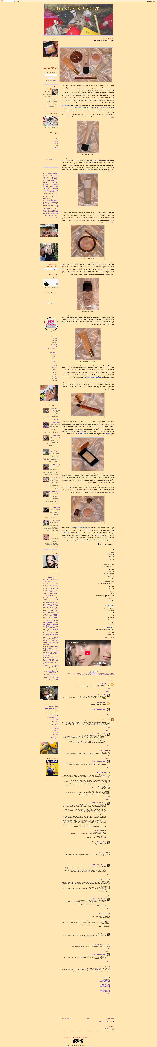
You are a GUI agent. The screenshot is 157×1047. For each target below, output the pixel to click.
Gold (53, 631)
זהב (44, 579)
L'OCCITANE (54, 196)
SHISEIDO (46, 208)
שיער (52, 597)
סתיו (101, 673)
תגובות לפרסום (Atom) (104, 1021)
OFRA (45, 205)
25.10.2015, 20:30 (105, 683)
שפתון (56, 599)
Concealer (53, 617)
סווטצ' (73, 159)
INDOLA (56, 191)
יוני (54, 359)
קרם (91, 673)
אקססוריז (55, 578)
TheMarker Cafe (54, 149)
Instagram (56, 138)
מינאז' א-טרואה (56, 422)
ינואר (54, 369)
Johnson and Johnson (52, 193)
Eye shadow (51, 626)
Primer (91, 674)
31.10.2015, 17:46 (99, 944)
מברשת (56, 585)
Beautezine (55, 728)
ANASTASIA (56, 172)
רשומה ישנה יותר (65, 1018)
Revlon (52, 208)
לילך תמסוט (107, 944)
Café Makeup (55, 725)
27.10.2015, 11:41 (101, 750)
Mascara (49, 648)
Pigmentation (46, 657)
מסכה (52, 587)
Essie (51, 186)
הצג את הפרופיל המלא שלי (52, 108)
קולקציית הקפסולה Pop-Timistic (78, 527)
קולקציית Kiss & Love (82, 433)
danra (106, 671)
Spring (47, 669)
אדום (53, 576)
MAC (83, 674)
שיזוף (44, 595)
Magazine (51, 646)
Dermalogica (55, 184)
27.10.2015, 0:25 (103, 719)
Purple (52, 660)
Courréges (88, 528)
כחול (54, 583)
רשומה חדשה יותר (110, 1018)
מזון (50, 585)
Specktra (56, 730)
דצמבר (53, 344)
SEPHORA (51, 663)
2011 (55, 378)
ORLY (53, 207)
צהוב (44, 591)
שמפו (44, 597)
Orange (48, 654)
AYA (50, 602)
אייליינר (48, 576)
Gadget (45, 627)
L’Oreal (56, 202)
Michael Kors (55, 650)
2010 (55, 380)
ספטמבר (53, 352)
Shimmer (46, 665)
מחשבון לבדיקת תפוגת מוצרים (51, 706)
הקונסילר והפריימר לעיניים (94, 377)
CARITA (45, 175)
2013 (55, 374)
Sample (52, 662)
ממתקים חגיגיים (56, 477)
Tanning (49, 671)
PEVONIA (56, 657)
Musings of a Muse (53, 723)
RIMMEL (56, 208)
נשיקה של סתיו (56, 507)
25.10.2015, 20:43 (101, 694)
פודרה (97, 673)
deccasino (96, 971)
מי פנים (47, 585)
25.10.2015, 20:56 (101, 703)
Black (48, 604)
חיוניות (103, 673)
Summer (55, 671)
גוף (52, 579)
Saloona (56, 147)
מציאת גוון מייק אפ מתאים (52, 712)
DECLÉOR (45, 182)
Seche (49, 210)
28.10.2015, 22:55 (101, 864)
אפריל (53, 363)
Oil (53, 654)
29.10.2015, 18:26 (101, 913)
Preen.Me (56, 143)
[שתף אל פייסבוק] (90, 672)
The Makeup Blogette (53, 726)
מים (55, 587)
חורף (107, 673)
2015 (55, 342)
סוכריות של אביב (56, 520)
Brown (48, 607)
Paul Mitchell (46, 207)
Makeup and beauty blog (52, 717)
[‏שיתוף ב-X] (91, 672)
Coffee (47, 615)
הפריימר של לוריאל (74, 107)
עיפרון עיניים (54, 590)
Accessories (54, 601)
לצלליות (81, 539)
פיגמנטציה (56, 591)
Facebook (56, 136)
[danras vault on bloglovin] (51, 269)
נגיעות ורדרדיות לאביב (55, 535)
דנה (109, 719)
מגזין (53, 585)
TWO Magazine (54, 738)
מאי (54, 361)
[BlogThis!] (93, 672)
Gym (51, 632)
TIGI (46, 671)
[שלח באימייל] (95, 672)
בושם (50, 578)
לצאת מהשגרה (56, 464)
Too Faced (53, 213)
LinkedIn (56, 141)
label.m (50, 217)
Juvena (45, 193)
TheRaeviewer (55, 721)
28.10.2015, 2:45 (98, 830)
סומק (51, 588)
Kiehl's (56, 195)
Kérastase (45, 195)
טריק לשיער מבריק (55, 408)
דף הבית (87, 1018)
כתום (50, 583)
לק (44, 583)
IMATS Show (55, 736)
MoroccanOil (46, 204)
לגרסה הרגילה (83, 431)
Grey (44, 631)
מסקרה (48, 587)
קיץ (44, 593)
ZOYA (46, 680)
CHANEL (55, 177)
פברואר (53, 367)
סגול (54, 588)
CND (49, 178)
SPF (51, 669)
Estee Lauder (79, 673)
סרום (47, 588)
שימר (57, 597)
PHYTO (51, 657)
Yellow (50, 677)
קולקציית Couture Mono (82, 474)
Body (56, 607)
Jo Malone (45, 191)
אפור (44, 576)
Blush (56, 605)
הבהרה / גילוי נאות (109, 637)
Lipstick (49, 644)
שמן (48, 597)
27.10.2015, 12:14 (101, 733)
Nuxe (49, 205)
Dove (50, 620)
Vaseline (49, 674)
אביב (57, 576)
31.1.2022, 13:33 (102, 966)
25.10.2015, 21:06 (101, 709)
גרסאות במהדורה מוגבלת (70, 431)
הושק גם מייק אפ (98, 213)
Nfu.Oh (53, 205)
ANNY (52, 172)
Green (48, 631)
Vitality (96, 674)
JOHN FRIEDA (51, 191)
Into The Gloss (54, 719)
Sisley (56, 211)
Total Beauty (55, 734)
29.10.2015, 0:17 (102, 879)
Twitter (56, 139)
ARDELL (49, 172)
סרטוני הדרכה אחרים (104, 110)
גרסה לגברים (108, 433)
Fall (85, 673)
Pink (57, 659)
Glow (88, 673)
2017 (55, 338)
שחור (47, 595)
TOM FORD (52, 672)
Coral (49, 617)
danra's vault (78, 8)
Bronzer (52, 607)
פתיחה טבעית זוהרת (55, 435)
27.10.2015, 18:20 (101, 772)
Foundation (51, 627)
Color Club (55, 182)
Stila (47, 211)
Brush (56, 609)
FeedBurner (54, 80)
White (44, 676)
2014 (55, 372)
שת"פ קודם (98, 535)
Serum (45, 664)
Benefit (56, 175)
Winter (100, 674)
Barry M (45, 173)
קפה (57, 595)
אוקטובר (53, 346)
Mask (44, 648)
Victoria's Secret (55, 676)
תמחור (45, 599)
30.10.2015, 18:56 (101, 933)
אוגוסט (53, 354)
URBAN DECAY (47, 213)
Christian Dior (48, 181)
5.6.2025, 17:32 (102, 977)
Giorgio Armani (55, 190)
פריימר (94, 673)
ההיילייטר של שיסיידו (101, 107)
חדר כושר (56, 581)
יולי (54, 357)
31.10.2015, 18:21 (101, 954)
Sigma (44, 210)
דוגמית (49, 579)
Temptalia (56, 715)
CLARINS (69, 673)
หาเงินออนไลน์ (84, 971)
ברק (109, 673)
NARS (57, 205)
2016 (55, 340)
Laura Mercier (46, 200)
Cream (73, 673)
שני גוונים (79, 322)
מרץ (54, 365)
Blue (44, 604)
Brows (44, 607)
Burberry (51, 175)
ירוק (57, 583)
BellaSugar (55, 732)
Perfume (46, 656)
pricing (45, 659)
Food (57, 627)
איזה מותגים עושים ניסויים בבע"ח (51, 708)
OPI (57, 207)
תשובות (106, 691)
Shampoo (56, 665)
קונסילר (51, 593)
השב (109, 688)
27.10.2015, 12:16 (101, 761)
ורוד (46, 579)
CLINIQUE (55, 179)
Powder (87, 674)
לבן (47, 583)
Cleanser (46, 614)
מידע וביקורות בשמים (53, 713)
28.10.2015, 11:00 (101, 841)
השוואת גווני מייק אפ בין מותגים (51, 710)
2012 (55, 376)
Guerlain (78, 674)
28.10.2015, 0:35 (101, 802)
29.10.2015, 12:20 (101, 898)
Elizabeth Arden (53, 622)
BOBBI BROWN (53, 173)
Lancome (54, 200)
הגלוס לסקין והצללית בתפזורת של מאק (88, 107)
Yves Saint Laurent (108, 674)
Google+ (56, 145)
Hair (47, 632)
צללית (56, 593)
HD (44, 632)
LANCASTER (46, 198)
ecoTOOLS (45, 620)
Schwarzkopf (55, 210)
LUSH (44, 644)
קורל (47, 593)
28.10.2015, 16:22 (101, 852)
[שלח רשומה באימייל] (97, 671)
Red (49, 660)
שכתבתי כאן (104, 93)
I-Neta (99, 683)
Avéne (44, 172)
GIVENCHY (46, 188)
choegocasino (98, 969)
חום (53, 581)
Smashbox (51, 211)
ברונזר (45, 578)
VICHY (56, 215)
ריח (51, 595)
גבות (55, 579)
